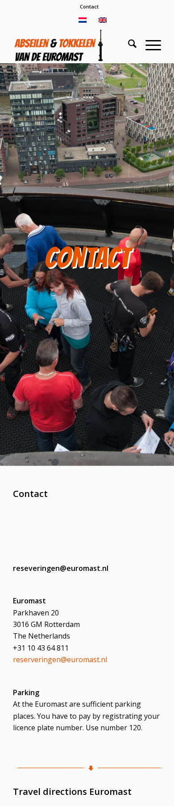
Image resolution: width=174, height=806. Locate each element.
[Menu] (149, 45)
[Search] (128, 45)
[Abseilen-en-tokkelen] (72, 45)
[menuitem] (89, 6)
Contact (89, 6)
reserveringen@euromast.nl (60, 659)
